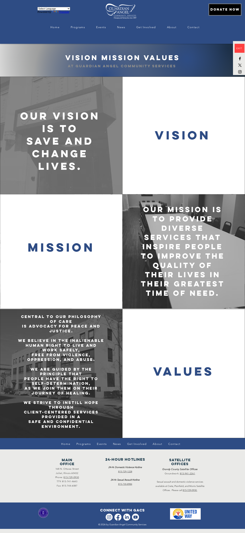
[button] (78, 27)
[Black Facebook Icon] (240, 58)
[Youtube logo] (135, 517)
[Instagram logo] (109, 517)
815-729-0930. (190, 490)
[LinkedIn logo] (126, 517)
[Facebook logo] (117, 517)
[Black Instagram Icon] (240, 72)
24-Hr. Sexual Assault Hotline (125, 479)
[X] (240, 65)
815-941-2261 (187, 473)
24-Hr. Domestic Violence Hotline (125, 467)
